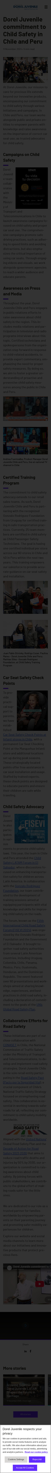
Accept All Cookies (25, 1468)
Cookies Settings (16, 1459)
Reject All (37, 1459)
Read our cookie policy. (36, 1452)
